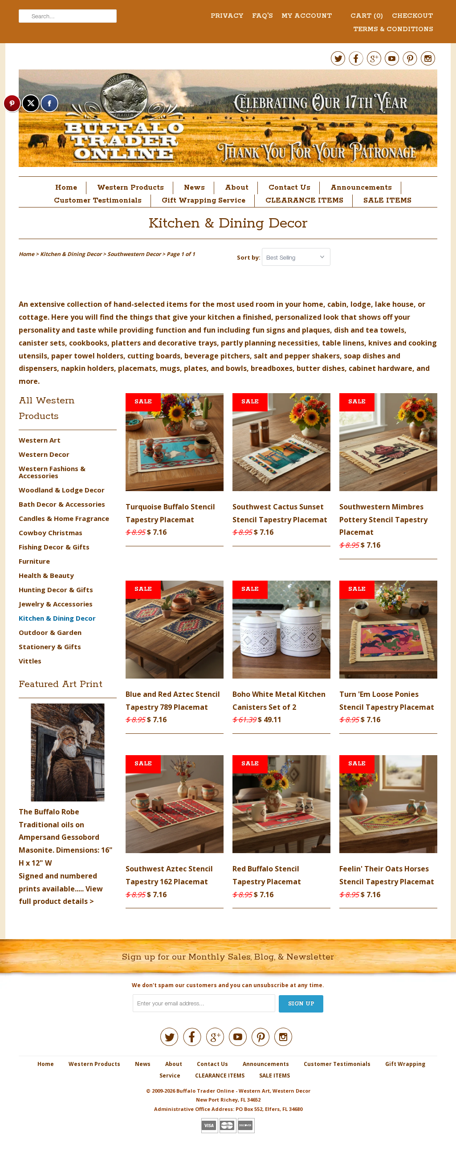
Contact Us (289, 187)
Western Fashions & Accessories (52, 472)
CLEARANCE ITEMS (304, 200)
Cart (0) (366, 16)
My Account (306, 16)
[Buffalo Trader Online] (228, 120)
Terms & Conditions (393, 29)
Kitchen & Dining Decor (228, 224)
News (194, 187)
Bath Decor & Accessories (62, 504)
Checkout (412, 16)
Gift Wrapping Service (203, 200)
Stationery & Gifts (50, 646)
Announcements (361, 187)
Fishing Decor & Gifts (54, 546)
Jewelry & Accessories (56, 603)
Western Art (40, 439)
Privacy (227, 16)
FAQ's (262, 16)
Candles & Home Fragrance (64, 518)
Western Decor (44, 454)
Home (66, 187)
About (236, 187)
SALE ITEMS (387, 200)
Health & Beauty (46, 575)
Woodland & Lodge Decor (62, 489)
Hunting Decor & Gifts (56, 589)
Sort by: (249, 257)
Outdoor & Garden (50, 632)
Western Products (130, 187)
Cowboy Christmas (50, 532)
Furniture (34, 561)
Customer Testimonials (98, 200)
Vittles (30, 660)
